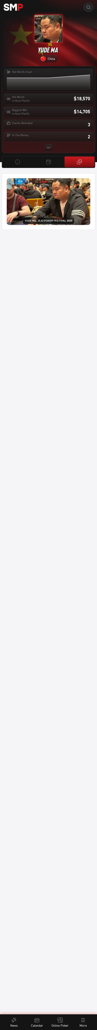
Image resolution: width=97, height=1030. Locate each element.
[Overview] (17, 162)
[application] (48, 81)
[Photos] (80, 162)
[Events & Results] (48, 162)
